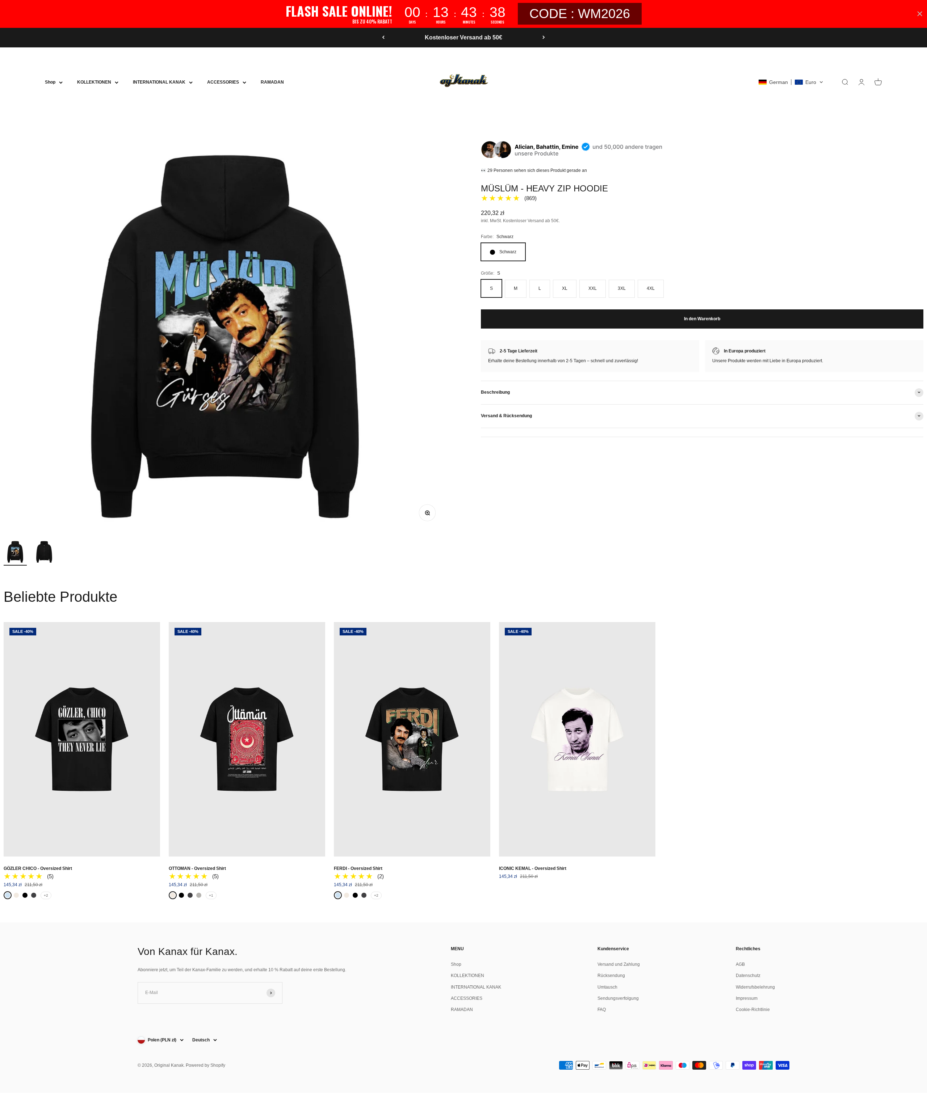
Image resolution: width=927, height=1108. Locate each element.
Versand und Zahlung (618, 964)
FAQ (601, 1009)
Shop (50, 82)
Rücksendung (611, 975)
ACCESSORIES (223, 82)
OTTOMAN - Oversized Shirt (197, 868)
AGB (740, 964)
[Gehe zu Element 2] (44, 553)
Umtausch (607, 987)
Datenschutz (748, 975)
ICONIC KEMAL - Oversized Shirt (532, 868)
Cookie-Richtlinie (753, 1009)
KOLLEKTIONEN (94, 82)
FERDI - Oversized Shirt (358, 868)
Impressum (747, 998)
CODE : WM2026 (579, 13)
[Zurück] (383, 37)
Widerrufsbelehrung (755, 987)
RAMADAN (272, 82)
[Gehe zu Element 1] (15, 553)
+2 (46, 895)
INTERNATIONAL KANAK (159, 82)
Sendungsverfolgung (618, 998)
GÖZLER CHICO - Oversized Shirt (38, 868)
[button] (790, 82)
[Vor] (543, 37)
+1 (211, 895)
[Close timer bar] (920, 14)
